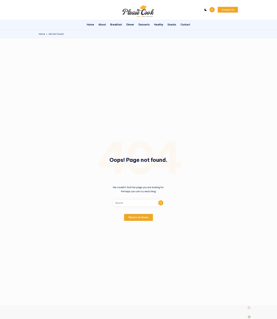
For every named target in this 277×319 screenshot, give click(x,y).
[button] (228, 10)
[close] (249, 307)
